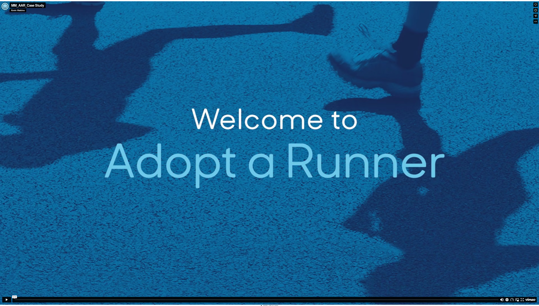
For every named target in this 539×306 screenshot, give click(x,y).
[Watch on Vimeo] (530, 299)
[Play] (6, 299)
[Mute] (502, 299)
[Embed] (535, 21)
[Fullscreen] (522, 299)
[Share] (535, 16)
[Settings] (507, 299)
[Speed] (512, 299)
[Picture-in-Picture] (517, 299)
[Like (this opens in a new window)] (535, 4)
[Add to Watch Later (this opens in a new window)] (535, 10)
